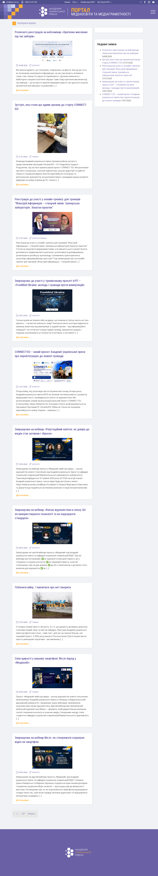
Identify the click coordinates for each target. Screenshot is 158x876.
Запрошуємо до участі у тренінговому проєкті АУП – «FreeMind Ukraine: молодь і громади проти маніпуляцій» (120, 84)
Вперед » (31, 813)
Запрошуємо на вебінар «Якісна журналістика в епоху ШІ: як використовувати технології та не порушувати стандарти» (50, 514)
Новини (67, 2)
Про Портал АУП (103, 2)
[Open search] (141, 2)
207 (23, 813)
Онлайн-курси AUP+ (88, 2)
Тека (74, 2)
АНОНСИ (36, 65)
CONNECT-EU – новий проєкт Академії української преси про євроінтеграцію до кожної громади (121, 97)
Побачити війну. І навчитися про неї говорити (43, 587)
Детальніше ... (23, 90)
